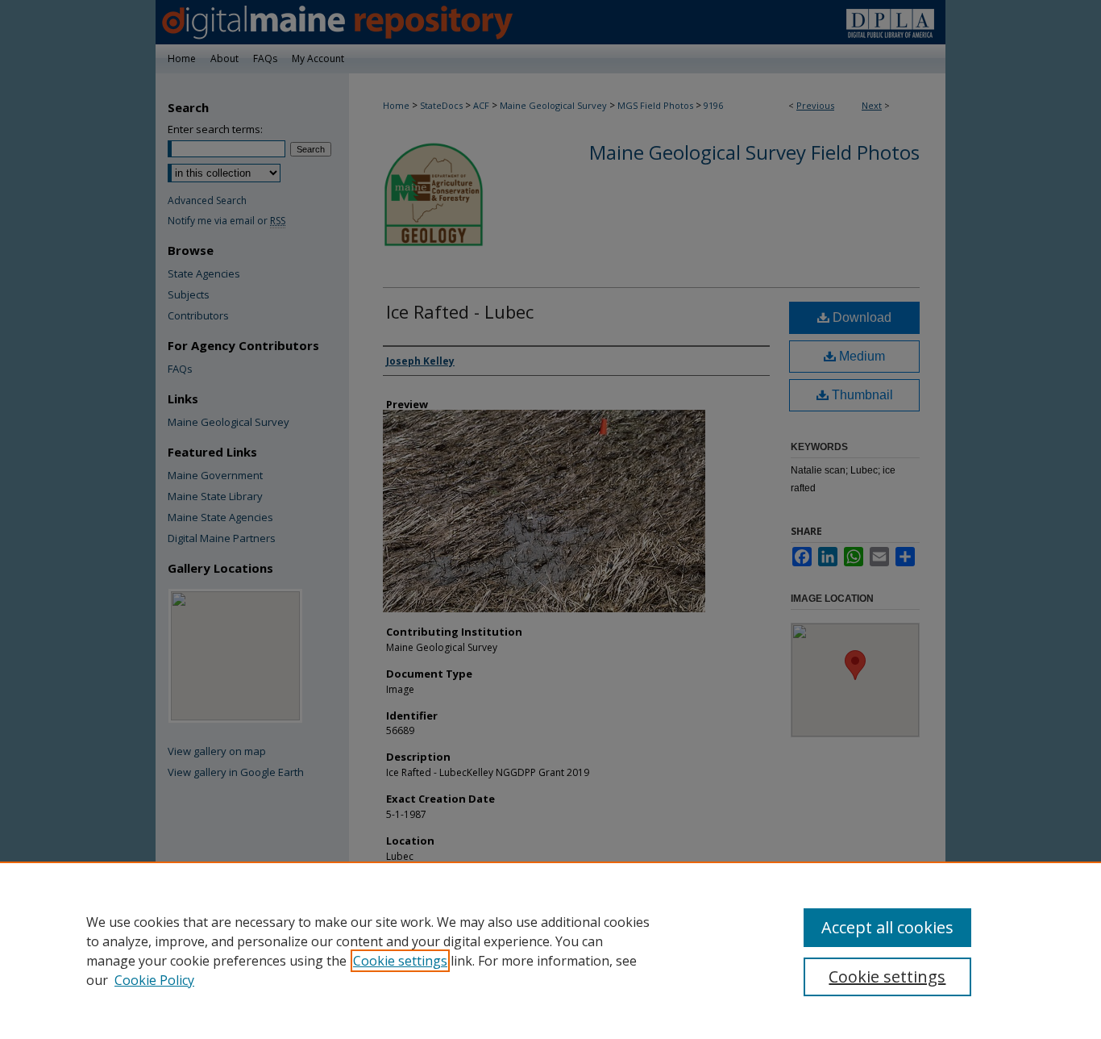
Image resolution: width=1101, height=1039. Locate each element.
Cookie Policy (154, 980)
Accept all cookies (887, 927)
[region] (550, 950)
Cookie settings (400, 961)
